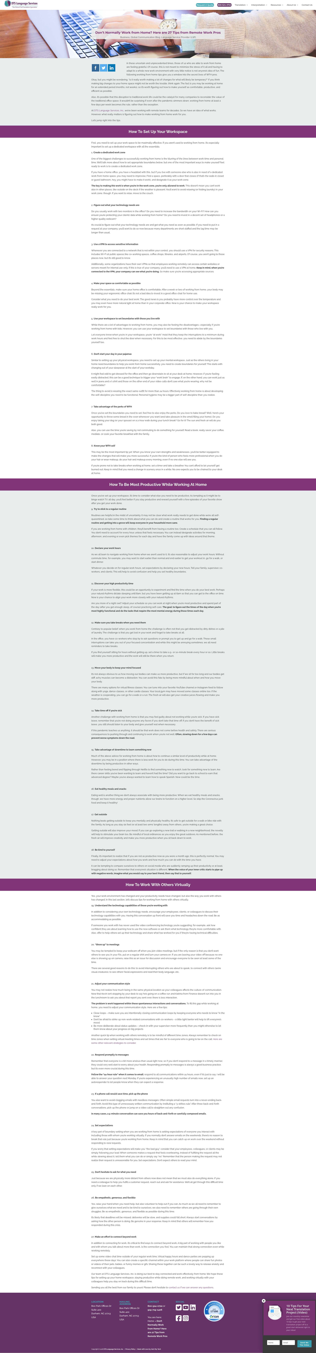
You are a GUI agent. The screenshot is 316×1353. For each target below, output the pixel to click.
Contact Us (307, 5)
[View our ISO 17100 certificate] (214, 1311)
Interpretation (258, 5)
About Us (291, 5)
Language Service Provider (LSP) (178, 37)
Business (125, 37)
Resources (276, 5)
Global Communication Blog (145, 37)
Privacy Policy (130, 1349)
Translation (240, 5)
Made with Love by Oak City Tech (149, 1349)
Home (151, 1321)
